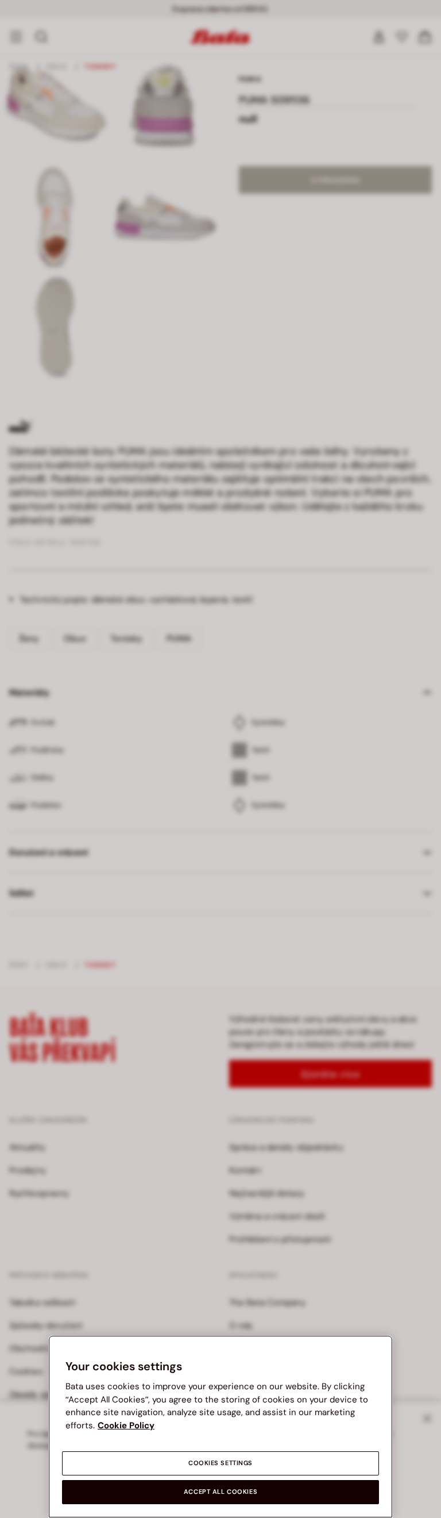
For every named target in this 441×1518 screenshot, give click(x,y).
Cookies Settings (220, 1463)
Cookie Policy (126, 1425)
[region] (220, 1426)
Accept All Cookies (220, 1492)
